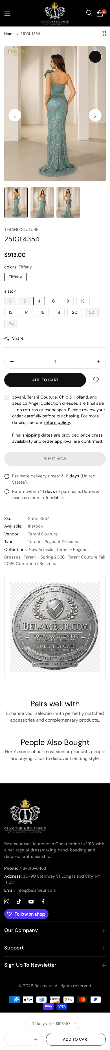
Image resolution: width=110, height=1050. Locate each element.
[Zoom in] (95, 56)
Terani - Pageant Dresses (53, 541)
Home (9, 33)
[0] (100, 13)
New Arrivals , (42, 549)
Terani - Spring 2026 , (45, 557)
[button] (95, 115)
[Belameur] (55, 13)
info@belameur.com (30, 890)
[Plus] (98, 361)
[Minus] (12, 361)
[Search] (89, 13)
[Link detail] (6, 902)
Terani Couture (21, 229)
